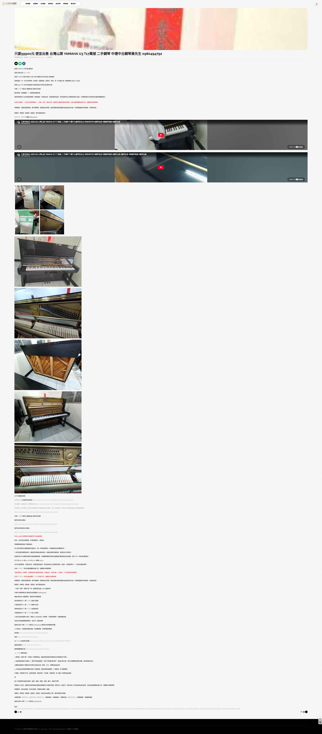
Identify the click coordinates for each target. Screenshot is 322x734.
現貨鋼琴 (35, 3)
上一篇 (19, 712)
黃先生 (26, 57)
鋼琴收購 (23, 117)
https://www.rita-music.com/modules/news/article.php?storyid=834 (56, 504)
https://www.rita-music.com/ (32, 645)
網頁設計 (69, 729)
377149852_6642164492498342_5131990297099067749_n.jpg (108, 709)
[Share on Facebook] (23, 63)
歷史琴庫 (58, 3)
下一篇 (303, 712)
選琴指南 (50, 3)
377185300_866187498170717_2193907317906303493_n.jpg (145, 709)
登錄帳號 (76, 729)
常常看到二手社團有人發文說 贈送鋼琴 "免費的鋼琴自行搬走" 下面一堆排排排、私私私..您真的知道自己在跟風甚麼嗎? (49, 508)
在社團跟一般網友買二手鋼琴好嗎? (24, 504)
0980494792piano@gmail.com (60, 729)
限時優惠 (28, 3)
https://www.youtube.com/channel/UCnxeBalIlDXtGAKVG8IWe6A (50, 641)
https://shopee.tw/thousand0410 (27, 637)
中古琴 (28, 93)
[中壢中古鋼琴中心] (11, 3)
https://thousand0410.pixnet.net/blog (37, 649)
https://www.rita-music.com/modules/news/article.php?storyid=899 (35, 532)
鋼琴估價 (41, 697)
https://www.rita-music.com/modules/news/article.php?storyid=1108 (36, 512)
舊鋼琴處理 (72, 697)
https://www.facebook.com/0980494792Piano (33, 633)
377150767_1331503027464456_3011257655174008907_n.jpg (184, 709)
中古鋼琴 (19, 89)
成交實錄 (43, 3)
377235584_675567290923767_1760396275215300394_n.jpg (70, 709)
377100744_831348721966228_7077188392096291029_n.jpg (32, 709)
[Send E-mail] (16, 63)
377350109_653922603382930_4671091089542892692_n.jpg (221, 709)
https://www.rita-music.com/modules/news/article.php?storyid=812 (35, 524)
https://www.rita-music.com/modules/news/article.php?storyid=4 (53, 500)
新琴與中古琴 (18, 500)
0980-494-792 (44, 729)
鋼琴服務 (65, 3)
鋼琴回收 (17, 117)
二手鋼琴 (27, 73)
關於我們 (73, 3)
